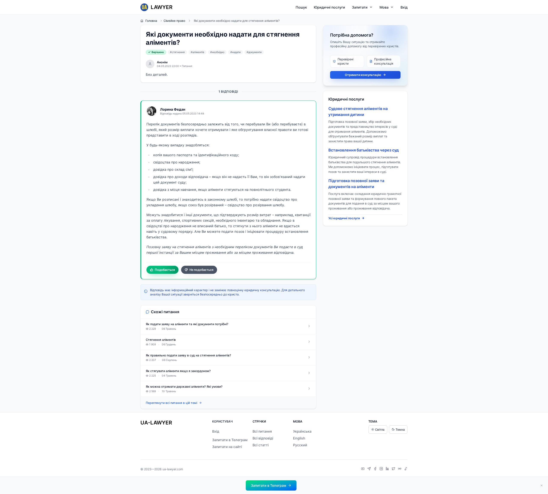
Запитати (360, 7)
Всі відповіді (263, 438)
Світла (379, 429)
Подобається (165, 269)
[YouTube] (363, 469)
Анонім (162, 62)
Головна (151, 20)
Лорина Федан (172, 109)
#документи (254, 52)
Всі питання (262, 431)
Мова (384, 7)
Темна (400, 429)
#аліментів (197, 52)
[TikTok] (406, 469)
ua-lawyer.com (172, 469)
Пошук (301, 7)
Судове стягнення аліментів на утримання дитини (358, 111)
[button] (271, 485)
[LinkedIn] (388, 469)
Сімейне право (174, 20)
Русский (300, 445)
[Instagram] (382, 469)
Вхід (404, 7)
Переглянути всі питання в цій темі (171, 403)
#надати (235, 52)
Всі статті (261, 445)
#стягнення (177, 52)
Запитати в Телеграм (229, 440)
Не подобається (201, 269)
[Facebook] (376, 469)
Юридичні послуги (329, 7)
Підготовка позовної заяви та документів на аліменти (356, 183)
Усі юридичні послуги (344, 218)
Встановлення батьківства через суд (363, 150)
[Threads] (400, 469)
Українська (302, 431)
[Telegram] (369, 469)
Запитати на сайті (227, 447)
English (299, 438)
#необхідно (217, 52)
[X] (394, 469)
